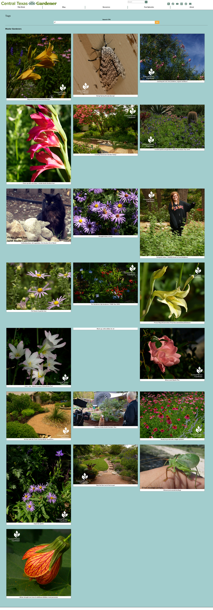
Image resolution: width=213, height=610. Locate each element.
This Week (21, 7)
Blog (63, 7)
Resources (106, 7)
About (192, 7)
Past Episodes (149, 7)
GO (146, 2)
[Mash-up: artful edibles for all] (74, 329)
